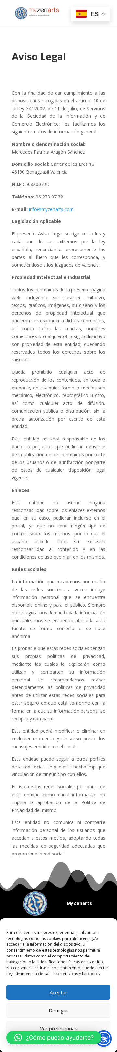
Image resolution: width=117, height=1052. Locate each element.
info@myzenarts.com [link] (51, 209)
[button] (53, 1037)
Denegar (58, 1010)
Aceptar (58, 992)
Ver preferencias (58, 1028)
